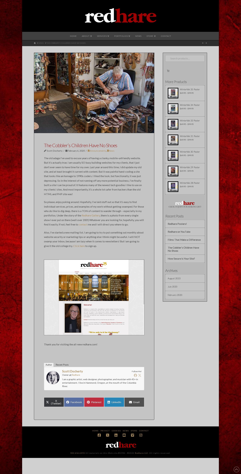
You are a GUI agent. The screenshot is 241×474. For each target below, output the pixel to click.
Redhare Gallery (91, 215)
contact (83, 224)
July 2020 (172, 286)
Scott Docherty (72, 371)
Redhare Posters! (177, 223)
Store (134, 431)
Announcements (97, 150)
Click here (79, 245)
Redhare (76, 375)
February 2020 (175, 295)
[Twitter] (140, 375)
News (111, 150)
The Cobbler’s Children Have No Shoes (183, 249)
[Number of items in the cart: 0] (168, 71)
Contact (144, 431)
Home (95, 431)
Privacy (105, 431)
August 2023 (174, 278)
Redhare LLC (141, 453)
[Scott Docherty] (53, 377)
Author (49, 365)
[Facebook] (135, 375)
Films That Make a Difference (184, 239)
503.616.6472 (77, 453)
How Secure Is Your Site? (181, 258)
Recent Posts (62, 365)
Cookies (116, 431)
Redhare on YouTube (179, 231)
